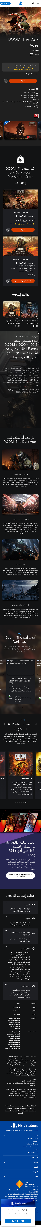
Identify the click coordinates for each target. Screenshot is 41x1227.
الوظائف (35, 1141)
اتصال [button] (36, 1176)
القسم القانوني (35, 1212)
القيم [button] (36, 1162)
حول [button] (36, 1135)
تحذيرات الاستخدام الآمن (29, 1081)
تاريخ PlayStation (33, 1152)
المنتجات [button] (35, 1158)
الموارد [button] (35, 1172)
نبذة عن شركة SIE (33, 1138)
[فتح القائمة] (38, 3)
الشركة (36, 1150)
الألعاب (25, 1130)
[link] (20, 775)
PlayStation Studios (32, 1144)
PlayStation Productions (30, 1147)
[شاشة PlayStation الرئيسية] (20, 3)
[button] (29, 97)
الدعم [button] (36, 1167)
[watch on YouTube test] (31, 136)
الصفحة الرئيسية (33, 1130)
